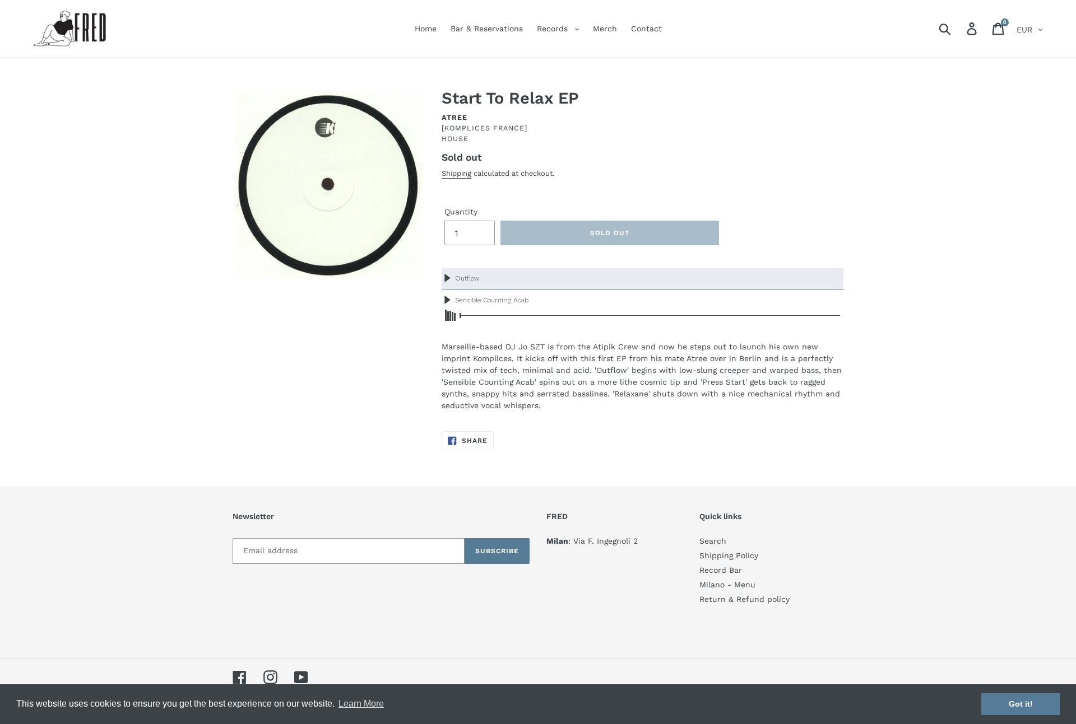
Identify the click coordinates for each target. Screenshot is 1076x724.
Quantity (460, 211)
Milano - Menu (727, 584)
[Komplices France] (484, 128)
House (455, 138)
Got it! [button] (1021, 703)
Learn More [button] (361, 703)
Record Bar (720, 570)
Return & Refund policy (744, 599)
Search (712, 540)
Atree (454, 117)
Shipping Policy (728, 555)
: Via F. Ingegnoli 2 (592, 540)
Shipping (456, 173)
